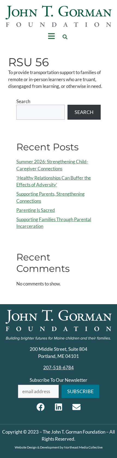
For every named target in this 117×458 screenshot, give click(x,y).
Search (23, 101)
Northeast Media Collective (83, 447)
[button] (65, 37)
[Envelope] (76, 407)
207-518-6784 (58, 367)
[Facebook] (40, 407)
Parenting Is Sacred (35, 210)
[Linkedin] (58, 407)
